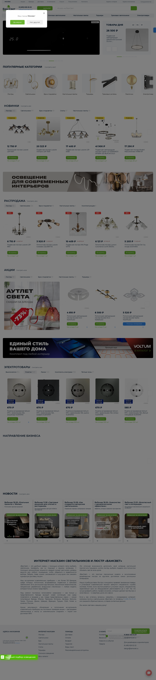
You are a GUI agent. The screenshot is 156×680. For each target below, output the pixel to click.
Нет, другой (35, 22)
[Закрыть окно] (44, 13)
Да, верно (17, 22)
